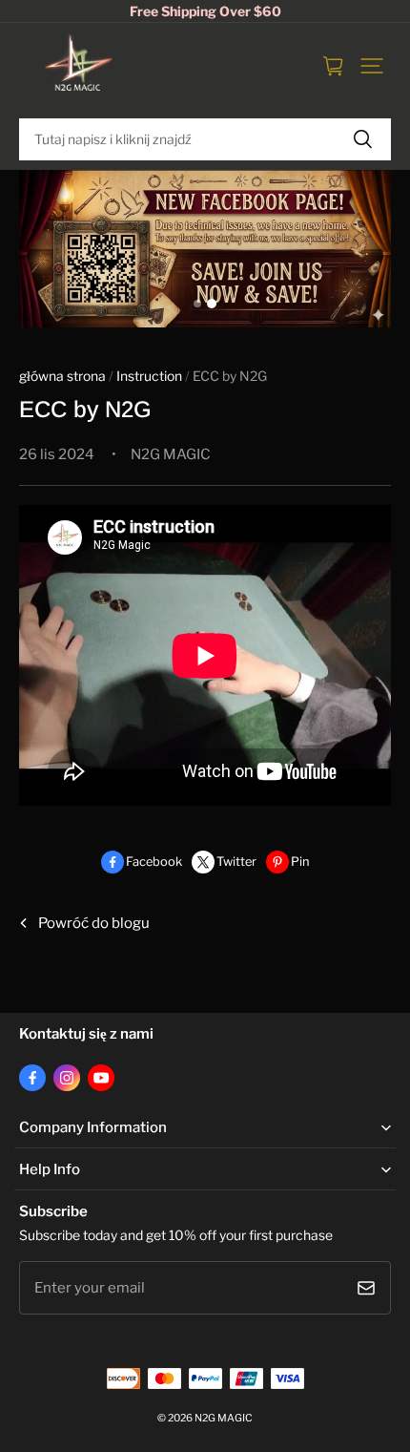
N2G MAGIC (224, 1418)
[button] (372, 66)
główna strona (62, 376)
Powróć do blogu (94, 923)
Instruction (149, 376)
